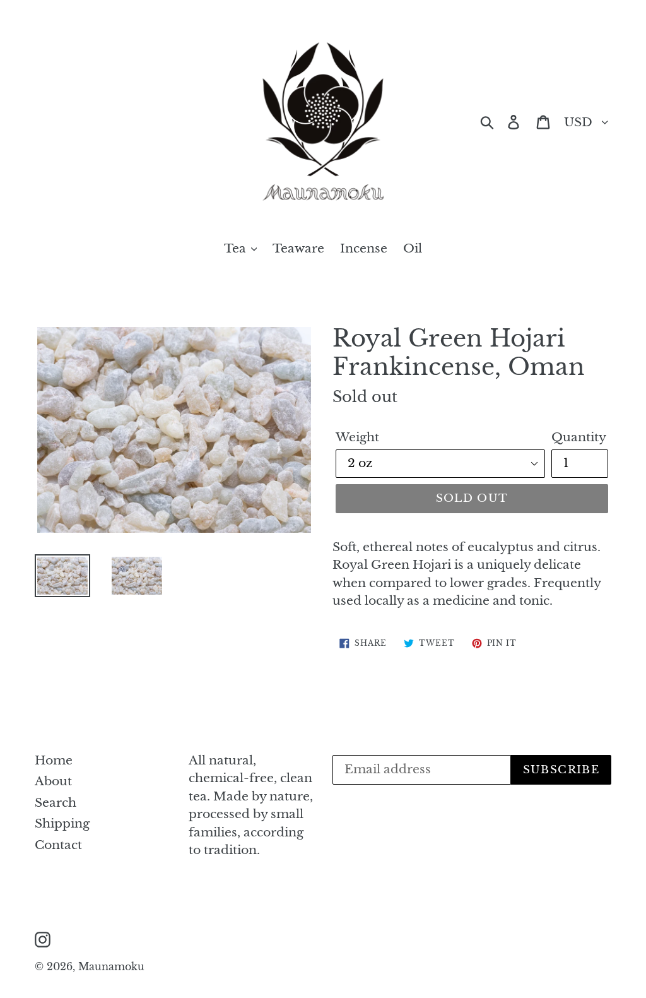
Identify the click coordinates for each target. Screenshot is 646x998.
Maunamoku (111, 966)
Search (55, 802)
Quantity (578, 437)
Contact (58, 845)
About (53, 781)
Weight (357, 437)
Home (54, 760)
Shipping (62, 823)
